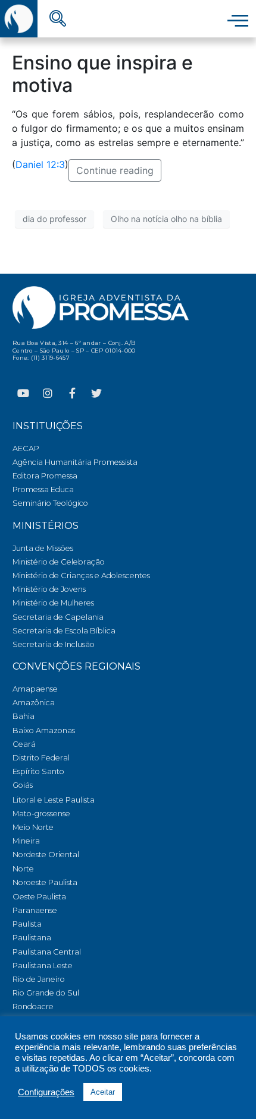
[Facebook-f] (72, 393)
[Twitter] (96, 393)
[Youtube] (23, 393)
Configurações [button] (46, 1092)
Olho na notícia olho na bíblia (166, 219)
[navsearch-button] (57, 19)
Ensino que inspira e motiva (102, 74)
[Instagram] (47, 393)
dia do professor (54, 219)
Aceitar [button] (102, 1092)
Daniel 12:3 (40, 164)
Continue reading (115, 170)
